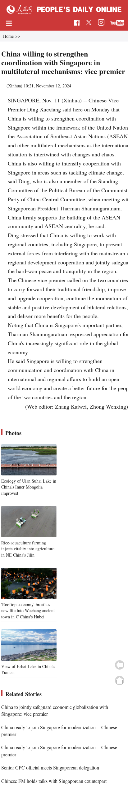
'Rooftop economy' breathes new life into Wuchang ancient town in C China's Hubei (28, 611)
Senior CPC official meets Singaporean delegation (50, 767)
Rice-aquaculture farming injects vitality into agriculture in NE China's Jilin (27, 549)
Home (8, 36)
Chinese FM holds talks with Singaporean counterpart (54, 781)
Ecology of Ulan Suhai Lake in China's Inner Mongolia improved (28, 487)
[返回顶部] (119, 680)
